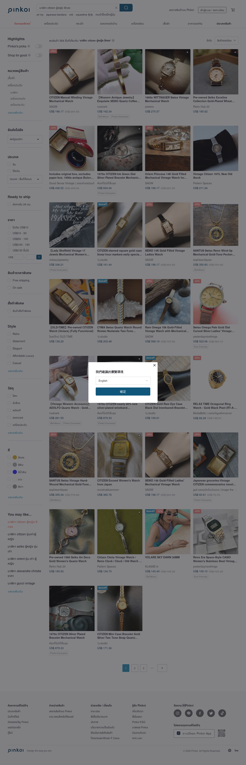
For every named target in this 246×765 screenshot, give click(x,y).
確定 (123, 391)
